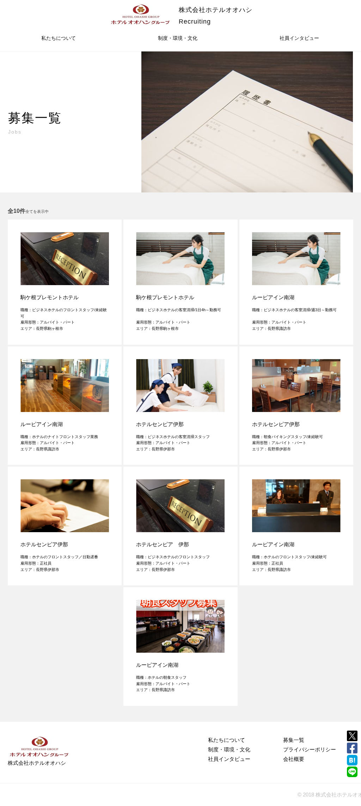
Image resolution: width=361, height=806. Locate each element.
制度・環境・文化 (177, 38)
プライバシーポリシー (309, 749)
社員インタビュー (299, 38)
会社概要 (293, 759)
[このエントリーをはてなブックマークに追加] (352, 760)
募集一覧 (293, 740)
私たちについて (58, 38)
